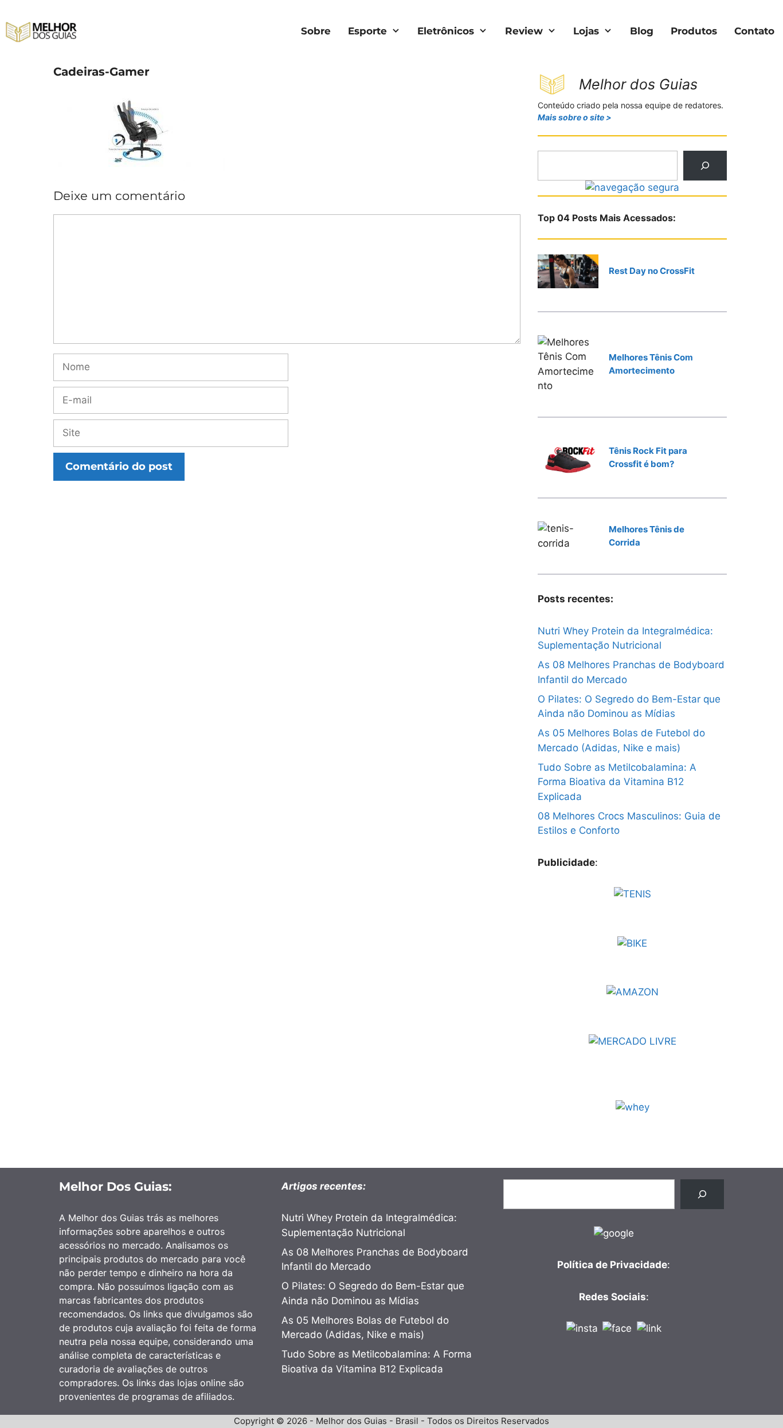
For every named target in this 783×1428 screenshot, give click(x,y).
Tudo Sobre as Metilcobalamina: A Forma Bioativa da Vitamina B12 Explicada (617, 782)
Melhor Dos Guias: (115, 1186)
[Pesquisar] (705, 166)
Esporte (367, 31)
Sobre (316, 31)
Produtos (694, 31)
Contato (754, 31)
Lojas (586, 31)
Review (524, 31)
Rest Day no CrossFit (652, 270)
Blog (641, 31)
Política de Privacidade (612, 1264)
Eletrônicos (445, 31)
